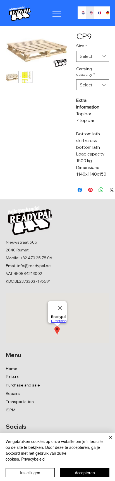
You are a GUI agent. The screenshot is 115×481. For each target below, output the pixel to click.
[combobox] (92, 56)
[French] (98, 12)
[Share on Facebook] (79, 190)
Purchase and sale (23, 385)
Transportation (20, 401)
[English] (89, 12)
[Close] (107, 440)
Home (11, 368)
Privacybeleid (33, 459)
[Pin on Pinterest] (90, 190)
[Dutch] (82, 12)
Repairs (13, 393)
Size (81, 45)
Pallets (12, 376)
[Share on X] (111, 190)
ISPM (10, 409)
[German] (106, 12)
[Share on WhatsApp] (101, 190)
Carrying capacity (85, 71)
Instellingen (30, 472)
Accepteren (85, 472)
